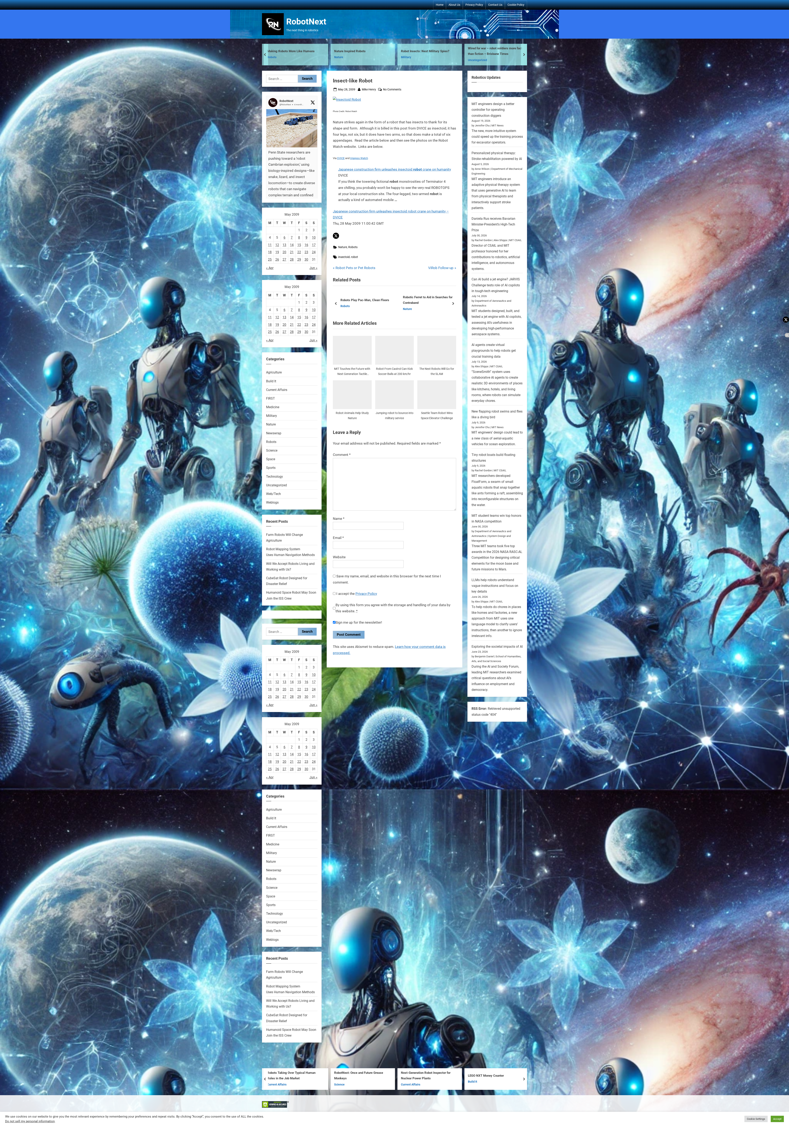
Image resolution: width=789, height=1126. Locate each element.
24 (314, 252)
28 (292, 259)
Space (270, 459)
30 (306, 259)
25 (270, 259)
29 (299, 259)
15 (299, 245)
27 (284, 259)
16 (306, 245)
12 (277, 245)
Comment (342, 455)
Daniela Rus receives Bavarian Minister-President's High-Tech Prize (493, 224)
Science (271, 450)
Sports (271, 468)
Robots (278, 60)
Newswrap (273, 433)
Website (339, 557)
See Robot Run (417, 51)
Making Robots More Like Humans (497, 51)
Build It (271, 381)
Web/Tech (273, 494)
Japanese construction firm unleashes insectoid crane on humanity (394, 169)
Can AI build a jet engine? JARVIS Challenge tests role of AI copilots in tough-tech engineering (496, 285)
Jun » (313, 268)
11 (270, 245)
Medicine (272, 407)
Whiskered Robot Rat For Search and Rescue (432, 1075)
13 (284, 245)
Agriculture (274, 372)
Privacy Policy (474, 4)
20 (284, 252)
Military (345, 309)
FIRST (270, 398)
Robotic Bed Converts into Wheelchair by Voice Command (299, 51)
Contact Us (495, 4)
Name (338, 519)
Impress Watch (359, 158)
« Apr (269, 268)
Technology (274, 477)
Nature (344, 57)
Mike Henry (369, 89)
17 (314, 245)
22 (299, 252)
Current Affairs (276, 390)
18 (270, 252)
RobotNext (306, 22)
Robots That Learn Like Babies (294, 1075)
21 (292, 252)
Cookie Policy (516, 4)
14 (292, 245)
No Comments (392, 90)
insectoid (344, 257)
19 (277, 252)
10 (314, 237)
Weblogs (272, 502)
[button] (336, 236)
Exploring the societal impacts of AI (497, 647)
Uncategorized (276, 485)
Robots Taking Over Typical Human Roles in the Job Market (498, 1075)
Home (439, 4)
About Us (454, 4)
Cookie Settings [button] (756, 1118)
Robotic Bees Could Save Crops (361, 51)
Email (338, 538)
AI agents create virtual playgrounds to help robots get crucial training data (494, 350)
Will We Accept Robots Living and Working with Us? (363, 300)
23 (306, 252)
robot (354, 257)
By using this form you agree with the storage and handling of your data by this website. (393, 608)
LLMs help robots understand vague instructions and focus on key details (495, 586)
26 (277, 259)
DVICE (341, 158)
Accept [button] (777, 1118)
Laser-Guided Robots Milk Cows (362, 1075)
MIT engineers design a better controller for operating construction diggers (493, 110)
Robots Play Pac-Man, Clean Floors (427, 300)
